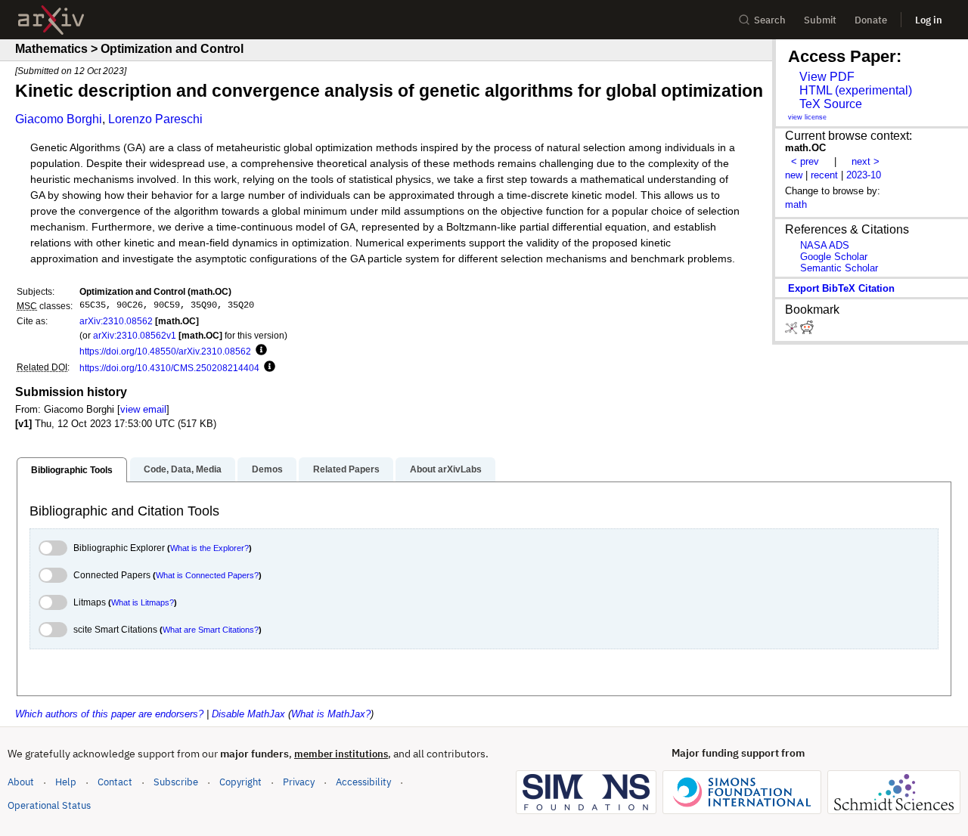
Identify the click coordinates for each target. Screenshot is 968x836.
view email (143, 409)
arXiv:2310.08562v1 (134, 335)
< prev (805, 161)
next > (866, 161)
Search (770, 20)
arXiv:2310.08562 (116, 321)
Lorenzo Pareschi (155, 119)
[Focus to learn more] (259, 351)
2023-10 (863, 175)
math (796, 204)
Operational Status (49, 805)
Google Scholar (833, 256)
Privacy (299, 782)
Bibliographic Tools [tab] (72, 470)
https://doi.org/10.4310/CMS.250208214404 (169, 368)
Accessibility (363, 782)
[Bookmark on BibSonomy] (792, 330)
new (793, 175)
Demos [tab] (267, 469)
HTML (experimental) (855, 90)
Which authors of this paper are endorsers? (109, 714)
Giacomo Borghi (58, 119)
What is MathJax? (331, 714)
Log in (928, 20)
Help (65, 782)
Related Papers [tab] (346, 469)
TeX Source (830, 104)
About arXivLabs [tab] (446, 469)
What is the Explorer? (209, 548)
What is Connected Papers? (207, 575)
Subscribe (176, 782)
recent (824, 175)
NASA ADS (824, 245)
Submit (820, 20)
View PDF (827, 76)
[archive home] (51, 20)
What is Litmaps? (142, 602)
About (21, 782)
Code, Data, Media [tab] (183, 469)
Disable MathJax (248, 714)
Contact (115, 782)
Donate (871, 20)
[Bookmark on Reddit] (807, 330)
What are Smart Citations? (211, 629)
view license (807, 117)
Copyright (240, 782)
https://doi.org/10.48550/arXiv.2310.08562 (165, 351)
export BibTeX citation (841, 288)
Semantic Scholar (839, 268)
